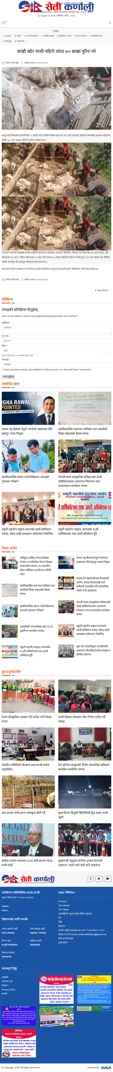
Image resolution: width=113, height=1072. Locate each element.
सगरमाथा (20, 41)
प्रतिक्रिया (5, 323)
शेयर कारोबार (81, 36)
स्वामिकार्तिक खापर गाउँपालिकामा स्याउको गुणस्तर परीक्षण (25, 479)
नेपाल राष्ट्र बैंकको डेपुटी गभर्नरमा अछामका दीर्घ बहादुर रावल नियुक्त (27, 431)
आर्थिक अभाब (48, 36)
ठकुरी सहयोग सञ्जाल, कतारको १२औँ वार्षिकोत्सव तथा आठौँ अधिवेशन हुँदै (78, 531)
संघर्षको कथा (97, 36)
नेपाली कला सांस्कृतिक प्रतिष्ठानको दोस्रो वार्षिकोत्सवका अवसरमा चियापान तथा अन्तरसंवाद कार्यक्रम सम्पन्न (80, 481)
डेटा (59, 918)
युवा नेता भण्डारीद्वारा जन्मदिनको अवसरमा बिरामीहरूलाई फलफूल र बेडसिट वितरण (93, 650)
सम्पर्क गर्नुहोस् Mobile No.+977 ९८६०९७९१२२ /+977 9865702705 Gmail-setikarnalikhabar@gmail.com (82, 932)
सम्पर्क (4, 994)
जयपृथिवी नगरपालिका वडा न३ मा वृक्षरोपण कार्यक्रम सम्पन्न (36, 628)
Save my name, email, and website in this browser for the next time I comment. (47, 370)
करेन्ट (19, 36)
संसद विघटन (102, 291)
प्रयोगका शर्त (7, 981)
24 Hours (62, 901)
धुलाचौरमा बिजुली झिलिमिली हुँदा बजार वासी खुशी (83, 815)
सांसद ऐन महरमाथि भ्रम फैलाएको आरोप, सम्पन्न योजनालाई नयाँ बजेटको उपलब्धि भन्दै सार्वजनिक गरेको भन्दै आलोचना (92, 584)
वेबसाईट (5, 360)
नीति (60, 922)
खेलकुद (8, 41)
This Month (64, 906)
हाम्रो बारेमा (62, 943)
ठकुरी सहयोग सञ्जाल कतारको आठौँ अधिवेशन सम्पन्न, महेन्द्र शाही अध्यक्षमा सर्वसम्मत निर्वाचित (27, 531)
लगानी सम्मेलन (32, 36)
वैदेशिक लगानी (65, 36)
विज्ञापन (61, 926)
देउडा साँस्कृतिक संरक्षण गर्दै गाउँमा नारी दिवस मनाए (26, 719)
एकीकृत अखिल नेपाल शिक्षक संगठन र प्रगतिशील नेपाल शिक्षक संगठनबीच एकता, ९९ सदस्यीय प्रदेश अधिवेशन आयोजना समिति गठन (36, 566)
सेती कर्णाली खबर (65, 939)
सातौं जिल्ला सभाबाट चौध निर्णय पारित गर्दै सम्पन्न (81, 719)
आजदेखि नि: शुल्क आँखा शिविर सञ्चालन (75, 914)
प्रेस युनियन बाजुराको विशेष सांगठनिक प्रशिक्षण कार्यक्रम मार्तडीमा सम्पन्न (83, 767)
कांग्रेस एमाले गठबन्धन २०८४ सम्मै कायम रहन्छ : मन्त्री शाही (28, 863)
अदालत (8, 36)
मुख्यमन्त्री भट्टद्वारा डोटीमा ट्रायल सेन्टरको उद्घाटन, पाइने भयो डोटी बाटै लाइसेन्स (80, 863)
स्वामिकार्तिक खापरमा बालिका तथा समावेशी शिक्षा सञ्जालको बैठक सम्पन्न (82, 431)
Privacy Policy (8, 990)
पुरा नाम (5, 336)
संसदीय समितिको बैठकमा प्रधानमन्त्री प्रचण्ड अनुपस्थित (25, 767)
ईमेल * (4, 346)
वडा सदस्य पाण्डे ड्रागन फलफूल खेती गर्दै (23, 812)
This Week (63, 910)
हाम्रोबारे (5, 977)
